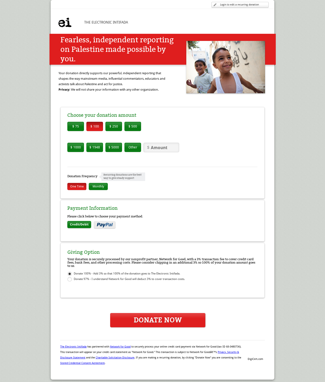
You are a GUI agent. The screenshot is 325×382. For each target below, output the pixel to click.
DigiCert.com (255, 359)
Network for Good (120, 346)
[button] (255, 351)
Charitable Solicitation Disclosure (115, 357)
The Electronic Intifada (73, 346)
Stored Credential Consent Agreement (82, 363)
